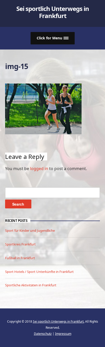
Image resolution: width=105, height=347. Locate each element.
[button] (53, 38)
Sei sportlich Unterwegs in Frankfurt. (58, 321)
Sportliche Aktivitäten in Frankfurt (30, 285)
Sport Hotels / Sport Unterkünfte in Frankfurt (39, 271)
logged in (39, 168)
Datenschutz (43, 334)
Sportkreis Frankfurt (20, 244)
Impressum (63, 334)
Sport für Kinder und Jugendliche (30, 230)
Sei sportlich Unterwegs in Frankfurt (52, 12)
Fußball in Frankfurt (20, 258)
